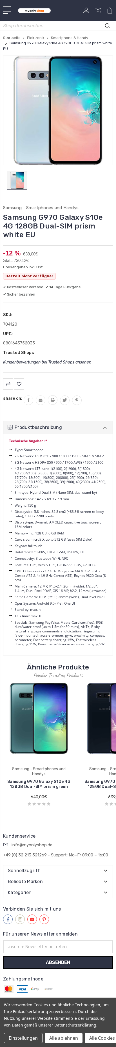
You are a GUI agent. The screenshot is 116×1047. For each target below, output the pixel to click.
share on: (12, 398)
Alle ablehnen (63, 1038)
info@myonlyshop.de (32, 844)
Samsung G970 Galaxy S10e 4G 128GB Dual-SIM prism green (38, 784)
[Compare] (98, 12)
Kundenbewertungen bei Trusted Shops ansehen (47, 362)
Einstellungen (23, 1038)
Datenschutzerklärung (75, 1025)
